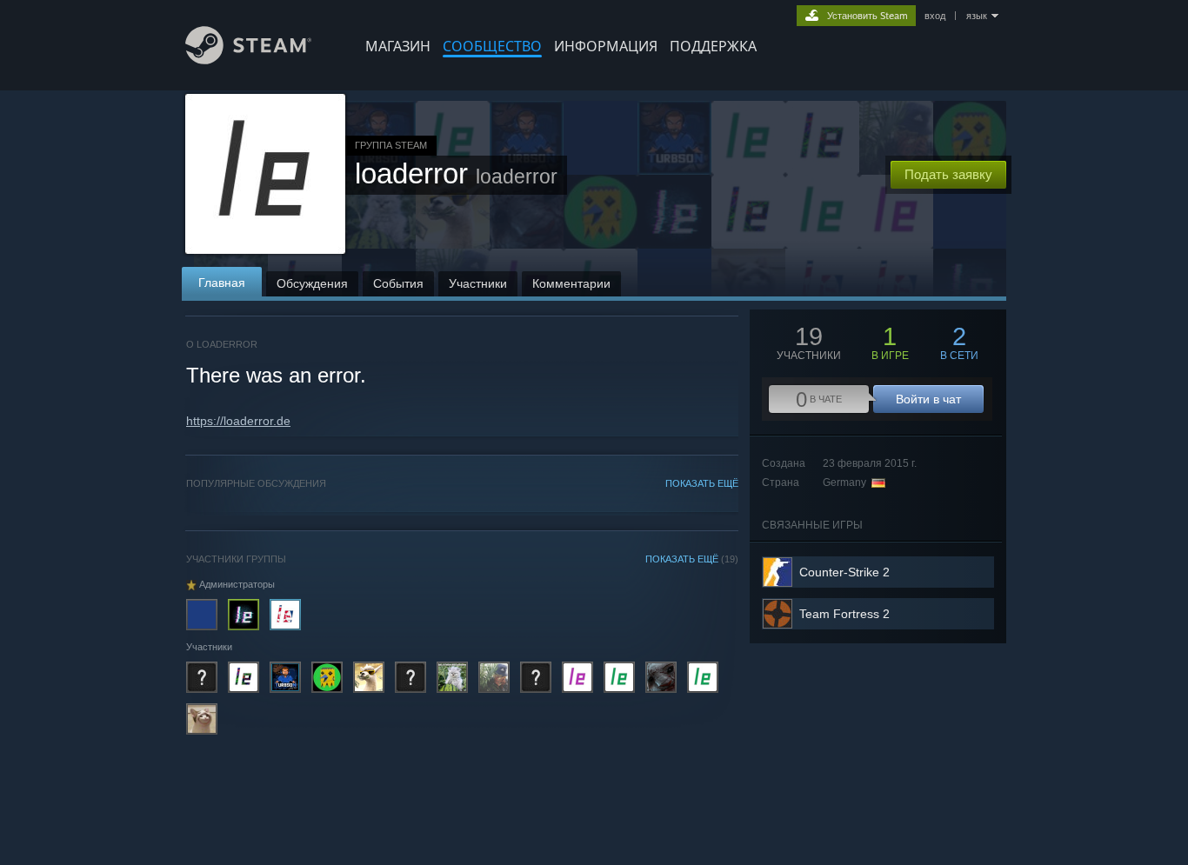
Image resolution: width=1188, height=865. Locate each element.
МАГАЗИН (397, 46)
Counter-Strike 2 (844, 572)
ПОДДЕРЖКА (713, 46)
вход (934, 16)
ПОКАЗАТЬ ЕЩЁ (701, 483)
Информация (605, 46)
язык (976, 16)
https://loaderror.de (238, 421)
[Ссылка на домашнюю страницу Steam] (248, 59)
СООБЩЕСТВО (492, 46)
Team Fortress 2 (844, 614)
